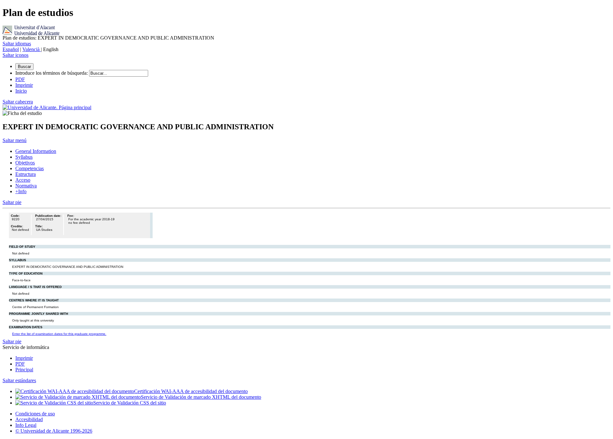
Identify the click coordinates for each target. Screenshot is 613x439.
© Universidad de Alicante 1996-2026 (53, 431)
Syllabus (24, 157)
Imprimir (24, 358)
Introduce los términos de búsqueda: (51, 73)
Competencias (29, 168)
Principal (24, 369)
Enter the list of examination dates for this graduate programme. (59, 334)
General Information (35, 151)
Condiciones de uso (35, 413)
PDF (20, 364)
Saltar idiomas (17, 43)
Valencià (31, 49)
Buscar (24, 66)
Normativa (26, 185)
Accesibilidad (29, 419)
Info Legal (25, 425)
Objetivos (25, 162)
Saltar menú (14, 140)
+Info (20, 191)
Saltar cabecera (18, 101)
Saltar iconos (15, 55)
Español (11, 49)
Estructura (25, 174)
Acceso (22, 180)
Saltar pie (12, 202)
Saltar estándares (19, 380)
